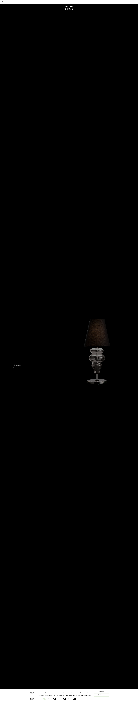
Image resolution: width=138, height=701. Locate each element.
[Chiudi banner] (111, 690)
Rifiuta (101, 697)
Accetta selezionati (101, 694)
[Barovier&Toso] (8, 2)
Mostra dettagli (81, 698)
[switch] (54, 699)
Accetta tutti (101, 691)
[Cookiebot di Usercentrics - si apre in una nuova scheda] (31, 699)
